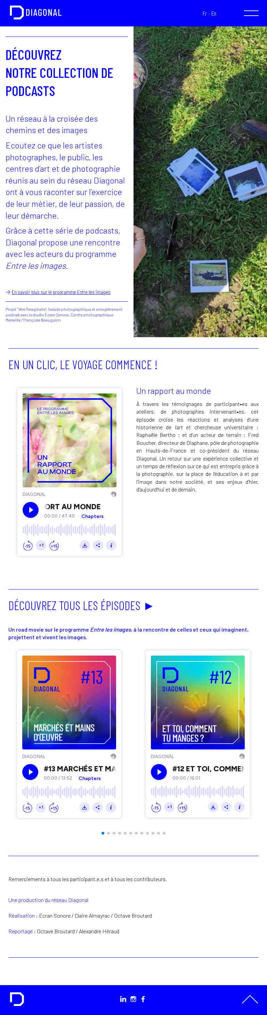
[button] (103, 833)
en (213, 13)
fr (205, 13)
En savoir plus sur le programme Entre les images (61, 292)
